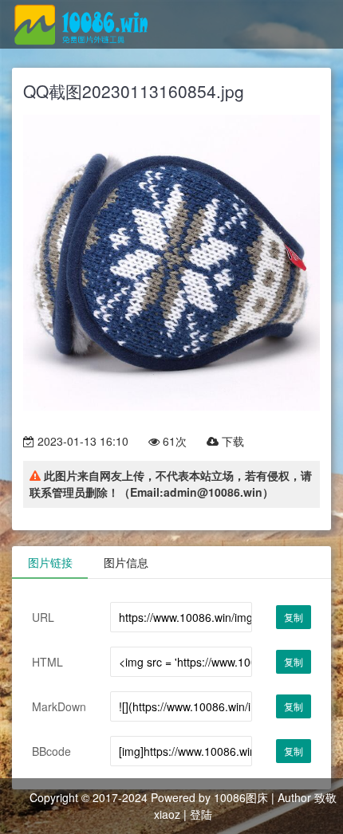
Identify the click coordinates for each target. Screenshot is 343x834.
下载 (231, 441)
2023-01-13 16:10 (81, 441)
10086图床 (241, 797)
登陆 (201, 814)
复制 (293, 617)
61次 (173, 441)
